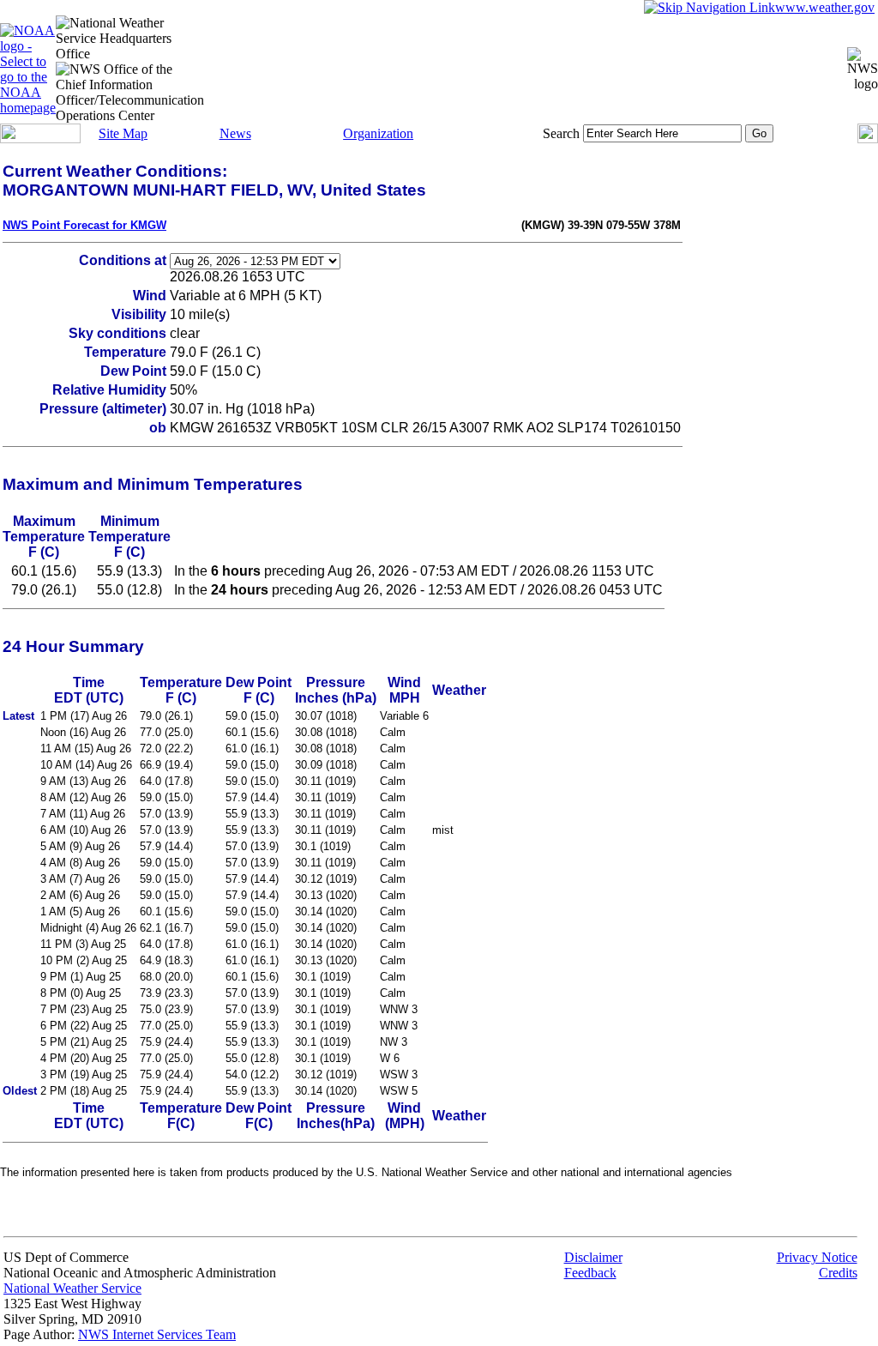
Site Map (123, 133)
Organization (378, 133)
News (235, 133)
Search (561, 133)
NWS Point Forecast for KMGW (84, 225)
